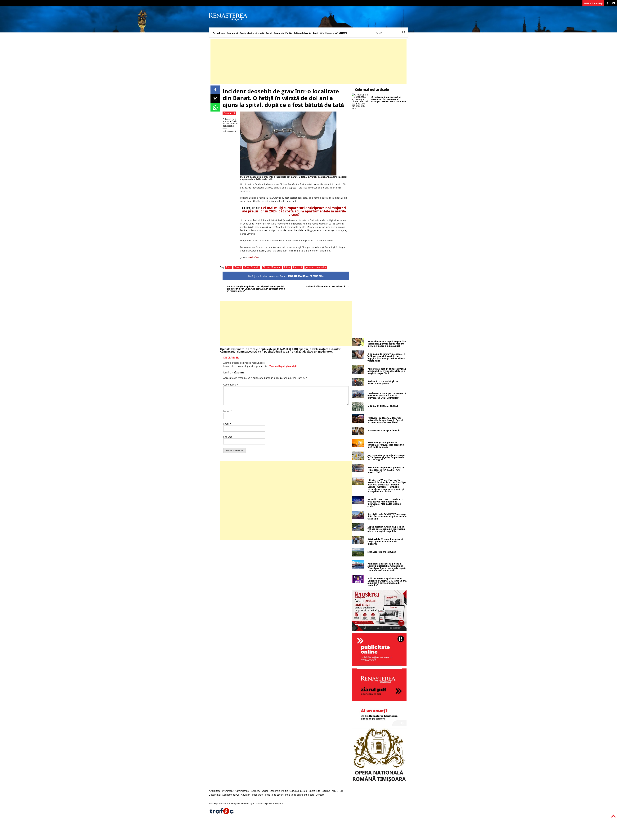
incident (297, 267)
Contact (320, 794)
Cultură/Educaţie (302, 33)
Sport (315, 33)
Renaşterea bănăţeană (230, 124)
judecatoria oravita (316, 267)
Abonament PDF (230, 794)
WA (215, 107)
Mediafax (253, 257)
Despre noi (215, 794)
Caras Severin (251, 267)
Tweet (215, 98)
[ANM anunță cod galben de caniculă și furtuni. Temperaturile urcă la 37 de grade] (358, 446)
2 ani (228, 267)
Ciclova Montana (272, 267)
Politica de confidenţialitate (299, 794)
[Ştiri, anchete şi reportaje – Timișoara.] (228, 19)
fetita (287, 267)
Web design (214, 803)
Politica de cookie (274, 794)
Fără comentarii (229, 131)
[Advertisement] (306, 61)
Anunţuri (245, 794)
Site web (227, 436)
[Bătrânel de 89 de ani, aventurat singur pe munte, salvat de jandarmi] (358, 543)
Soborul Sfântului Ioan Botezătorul (325, 286)
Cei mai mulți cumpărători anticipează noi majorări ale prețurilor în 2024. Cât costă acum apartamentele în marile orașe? (294, 211)
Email (227, 423)
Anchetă (259, 33)
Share (215, 89)
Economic (279, 33)
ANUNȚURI (341, 33)
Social (269, 33)
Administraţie (247, 33)
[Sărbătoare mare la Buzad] (358, 555)
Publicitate (258, 794)
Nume (227, 411)
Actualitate (219, 33)
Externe (329, 33)
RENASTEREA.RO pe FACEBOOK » (305, 276)
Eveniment (232, 33)
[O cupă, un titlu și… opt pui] (358, 409)
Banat (238, 267)
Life (322, 33)
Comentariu (230, 384)
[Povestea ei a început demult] (358, 434)
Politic (288, 33)
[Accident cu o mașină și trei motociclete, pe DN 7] (358, 385)
